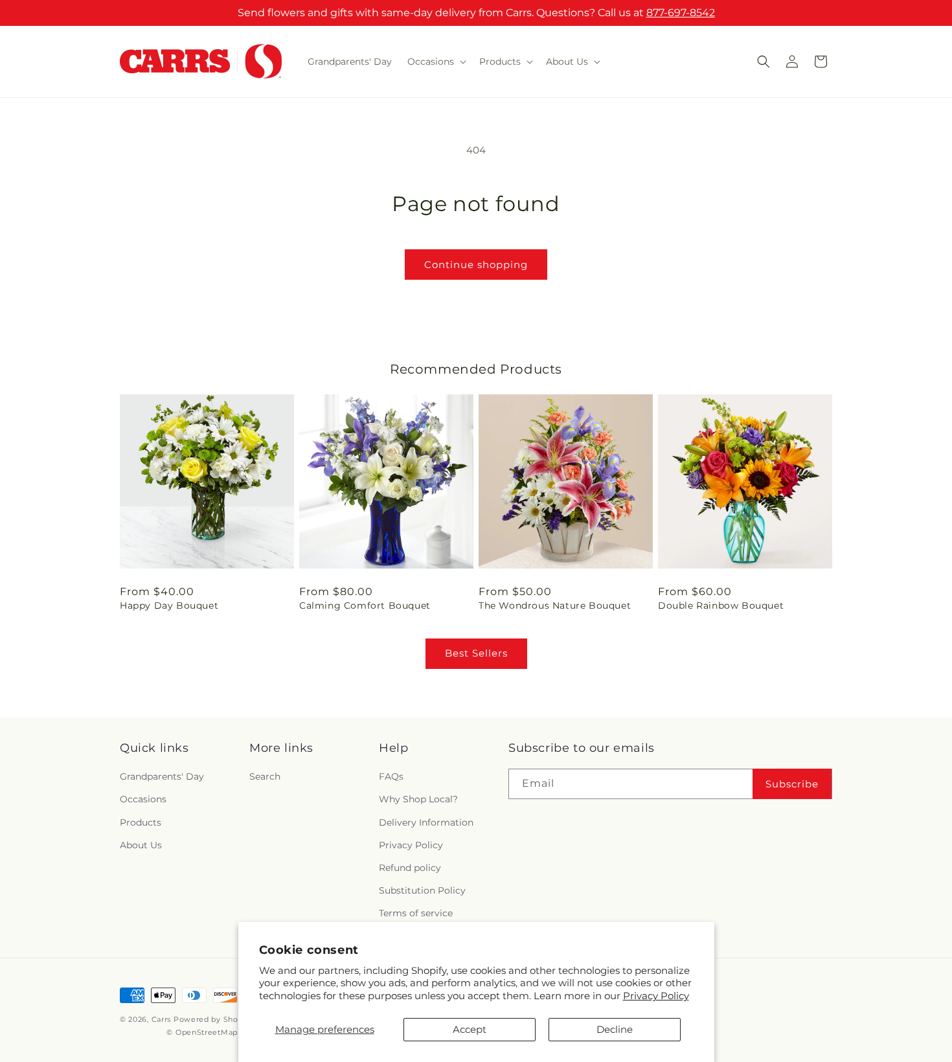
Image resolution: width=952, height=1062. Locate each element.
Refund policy (410, 868)
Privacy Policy (656, 995)
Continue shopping (476, 264)
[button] (435, 61)
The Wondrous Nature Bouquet (555, 605)
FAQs (391, 776)
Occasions (143, 799)
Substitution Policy (422, 890)
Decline (614, 1029)
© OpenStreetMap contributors (227, 1032)
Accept (469, 1029)
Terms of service (416, 913)
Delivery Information (426, 822)
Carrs (162, 1019)
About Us (141, 845)
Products (140, 822)
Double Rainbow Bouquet (721, 605)
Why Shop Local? (418, 799)
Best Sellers (476, 653)
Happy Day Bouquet (169, 605)
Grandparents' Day (162, 776)
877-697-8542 (680, 12)
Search (264, 776)
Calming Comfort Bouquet (365, 605)
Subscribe (792, 784)
